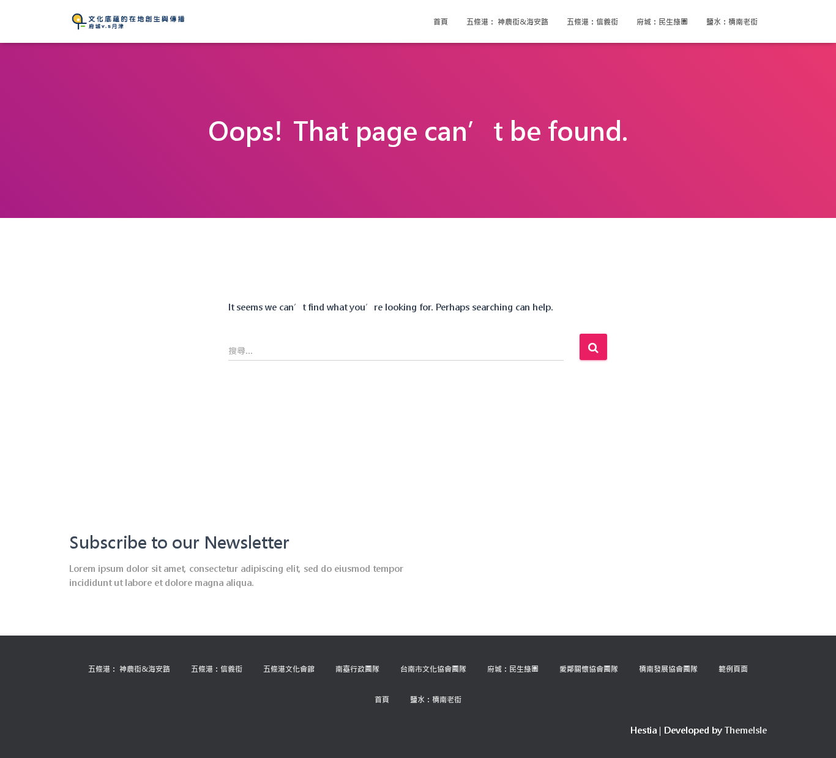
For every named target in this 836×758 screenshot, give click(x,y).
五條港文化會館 (289, 669)
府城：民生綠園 (662, 21)
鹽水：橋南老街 (732, 21)
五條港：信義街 (592, 21)
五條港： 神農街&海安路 (507, 21)
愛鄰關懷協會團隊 (588, 669)
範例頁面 (733, 669)
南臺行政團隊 (357, 669)
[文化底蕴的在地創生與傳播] (128, 21)
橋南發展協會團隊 (668, 669)
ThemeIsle (746, 730)
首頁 (440, 21)
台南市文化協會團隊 (433, 669)
